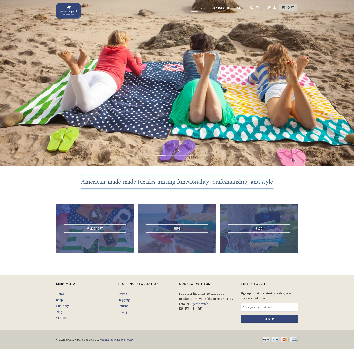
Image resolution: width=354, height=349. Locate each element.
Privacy (123, 312)
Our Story (217, 8)
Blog (230, 8)
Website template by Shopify (116, 339)
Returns (123, 306)
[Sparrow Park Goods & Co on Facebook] (263, 8)
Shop (203, 8)
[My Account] (275, 8)
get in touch (200, 304)
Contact (242, 8)
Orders (122, 294)
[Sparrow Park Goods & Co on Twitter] (269, 8)
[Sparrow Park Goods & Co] (84, 11)
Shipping (124, 300)
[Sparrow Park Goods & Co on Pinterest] (252, 8)
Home (194, 8)
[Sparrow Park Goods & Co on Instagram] (257, 8)
